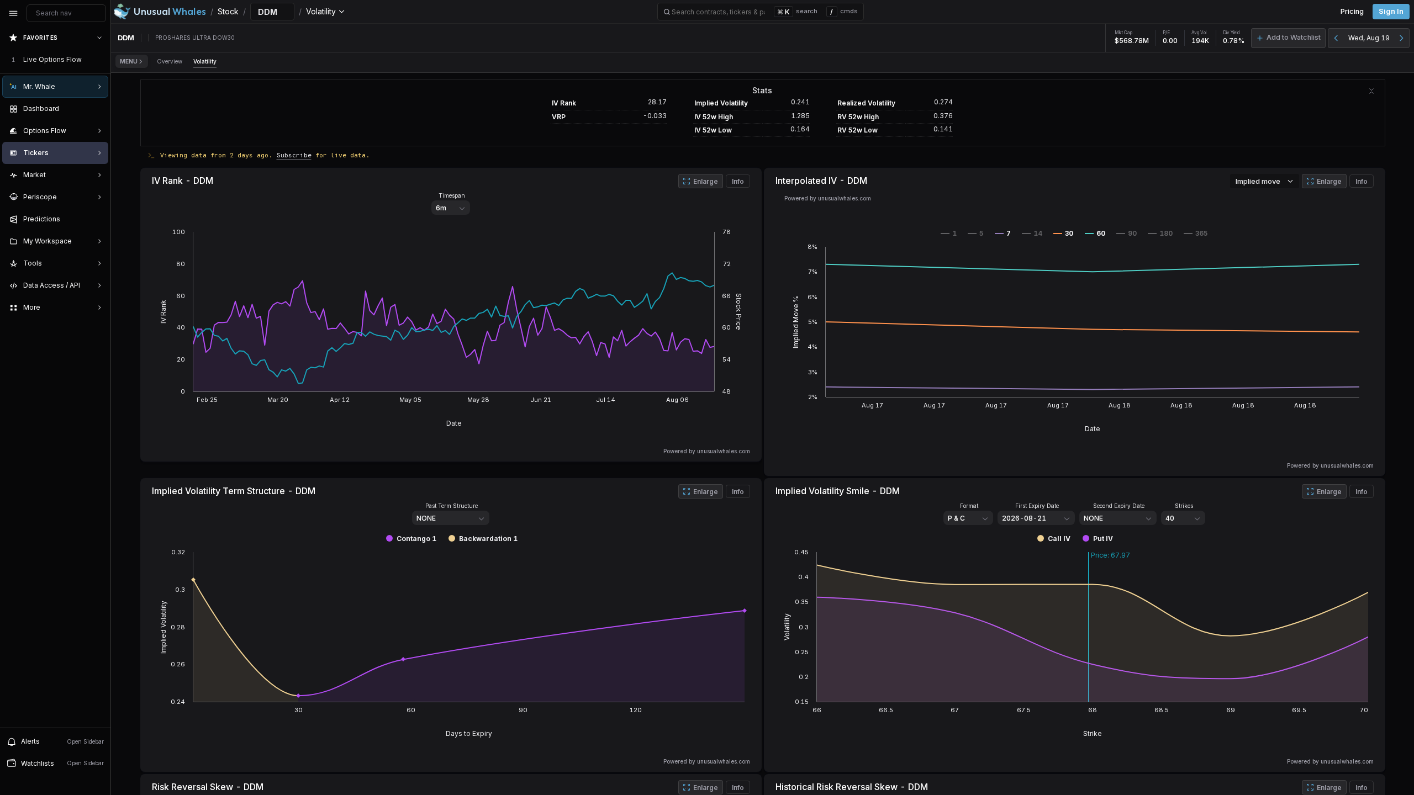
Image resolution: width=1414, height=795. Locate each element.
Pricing (1352, 11)
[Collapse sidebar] (13, 13)
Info (738, 181)
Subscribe (294, 155)
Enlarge (705, 181)
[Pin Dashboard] (97, 109)
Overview (169, 61)
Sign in (1391, 11)
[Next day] (1401, 38)
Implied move (1258, 181)
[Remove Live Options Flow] (100, 59)
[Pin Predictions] (97, 219)
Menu (129, 61)
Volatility (205, 61)
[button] (1288, 38)
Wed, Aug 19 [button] (1369, 38)
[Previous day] (1336, 38)
